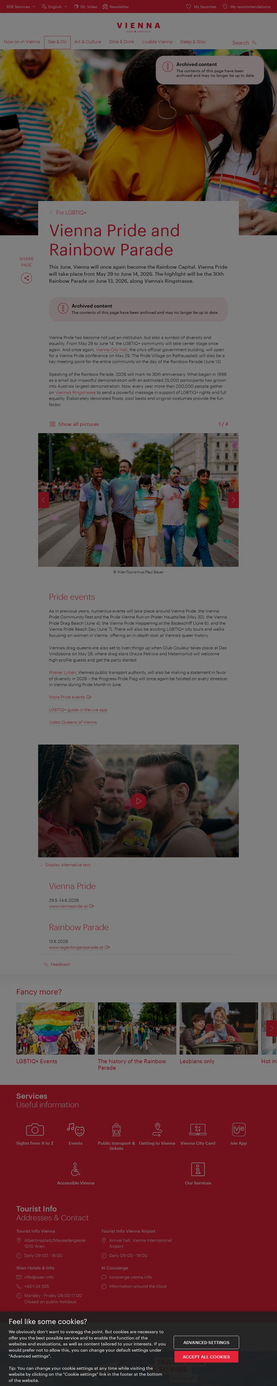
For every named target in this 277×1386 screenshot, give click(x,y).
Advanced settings (206, 1342)
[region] (138, 1349)
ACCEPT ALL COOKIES (206, 1356)
